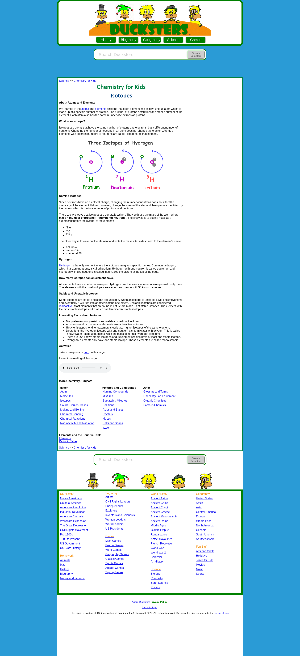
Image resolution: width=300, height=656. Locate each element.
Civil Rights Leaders (117, 501)
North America (205, 525)
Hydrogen (65, 265)
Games (195, 40)
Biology (155, 573)
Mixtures (108, 396)
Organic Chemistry (154, 400)
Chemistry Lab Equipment (159, 396)
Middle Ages (158, 525)
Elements (65, 438)
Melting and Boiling (72, 409)
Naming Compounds (115, 391)
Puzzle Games (114, 545)
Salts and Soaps (113, 423)
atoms (85, 108)
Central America (206, 511)
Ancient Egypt (159, 507)
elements (100, 108)
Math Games (113, 540)
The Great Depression (73, 525)
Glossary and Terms (155, 391)
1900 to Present (70, 539)
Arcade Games (114, 567)
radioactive (66, 306)
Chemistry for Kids (85, 80)
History (106, 40)
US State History (70, 548)
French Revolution (162, 543)
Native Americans (71, 498)
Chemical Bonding (71, 414)
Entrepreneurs (114, 506)
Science (173, 40)
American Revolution (73, 507)
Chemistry (157, 578)
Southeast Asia (205, 539)
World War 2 (158, 552)
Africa (199, 502)
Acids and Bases (113, 409)
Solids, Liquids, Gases (74, 405)
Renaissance (159, 534)
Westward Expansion (73, 520)
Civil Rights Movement (74, 530)
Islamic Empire (160, 530)
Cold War (156, 557)
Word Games (113, 549)
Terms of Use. (222, 613)
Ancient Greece (160, 511)
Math (63, 564)
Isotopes (65, 400)
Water (106, 427)
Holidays (201, 555)
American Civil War (72, 516)
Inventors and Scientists (120, 515)
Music (199, 569)
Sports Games (114, 563)
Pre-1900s (66, 534)
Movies (200, 564)
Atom (63, 391)
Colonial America (70, 502)
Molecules (66, 396)
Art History (157, 561)
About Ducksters (141, 601)
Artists (109, 497)
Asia (199, 507)
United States (204, 498)
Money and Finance (72, 578)
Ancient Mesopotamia (164, 516)
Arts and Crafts (205, 551)
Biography (128, 40)
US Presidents (114, 528)
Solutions (108, 405)
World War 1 (158, 548)
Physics (155, 587)
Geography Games (117, 554)
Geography (151, 40)
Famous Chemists (154, 405)
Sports (200, 573)
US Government (70, 543)
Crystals (108, 414)
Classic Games (114, 558)
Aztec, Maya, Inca (161, 539)
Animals (65, 560)
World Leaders (114, 524)
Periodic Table (68, 441)
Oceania (201, 530)
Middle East (203, 520)
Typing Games (114, 572)
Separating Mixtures (115, 400)
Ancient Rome (159, 520)
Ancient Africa (159, 498)
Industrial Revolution (72, 511)
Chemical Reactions (72, 418)
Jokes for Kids (204, 560)
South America (205, 534)
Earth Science (159, 582)
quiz (86, 352)
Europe (200, 516)
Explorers (111, 510)
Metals (107, 418)
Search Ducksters (195, 54)
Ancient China (159, 502)
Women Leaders (115, 519)
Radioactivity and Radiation (77, 423)
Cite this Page (149, 607)
